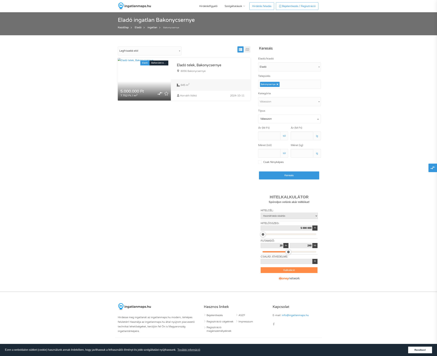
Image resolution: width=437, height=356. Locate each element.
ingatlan (152, 27)
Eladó (138, 27)
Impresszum (245, 321)
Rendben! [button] (420, 350)
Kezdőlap (123, 27)
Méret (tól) (265, 145)
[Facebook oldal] (273, 324)
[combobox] (149, 50)
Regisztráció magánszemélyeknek (219, 329)
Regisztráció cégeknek (220, 321)
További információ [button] (188, 349)
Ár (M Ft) (264, 128)
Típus (261, 110)
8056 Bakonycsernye (193, 71)
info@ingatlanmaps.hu (295, 315)
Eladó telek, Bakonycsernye (199, 65)
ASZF (241, 315)
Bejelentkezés (215, 315)
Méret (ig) (297, 145)
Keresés (289, 175)
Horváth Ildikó (188, 95)
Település (264, 76)
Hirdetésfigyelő (208, 6)
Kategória (264, 93)
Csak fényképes (273, 162)
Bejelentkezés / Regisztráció (299, 6)
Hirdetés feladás (261, 6)
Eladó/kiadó (266, 58)
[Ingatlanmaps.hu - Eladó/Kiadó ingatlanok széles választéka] (134, 5)
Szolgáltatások (233, 6)
